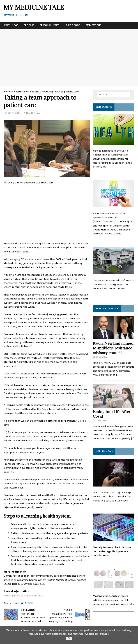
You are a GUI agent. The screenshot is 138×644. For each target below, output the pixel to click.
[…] (117, 375)
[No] (133, 635)
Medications (93, 25)
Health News (10, 25)
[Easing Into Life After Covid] (113, 405)
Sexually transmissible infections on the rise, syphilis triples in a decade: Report (112, 551)
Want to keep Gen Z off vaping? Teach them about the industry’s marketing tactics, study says (112, 496)
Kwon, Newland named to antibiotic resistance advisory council (113, 348)
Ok (69, 638)
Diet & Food (73, 25)
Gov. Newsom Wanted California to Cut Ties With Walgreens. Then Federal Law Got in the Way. (113, 284)
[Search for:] (113, 95)
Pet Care (29, 25)
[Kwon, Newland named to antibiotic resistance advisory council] (113, 337)
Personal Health (50, 25)
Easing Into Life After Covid (111, 414)
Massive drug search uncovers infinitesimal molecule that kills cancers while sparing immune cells (113, 600)
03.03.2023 (14, 113)
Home (7, 92)
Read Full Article (23, 603)
